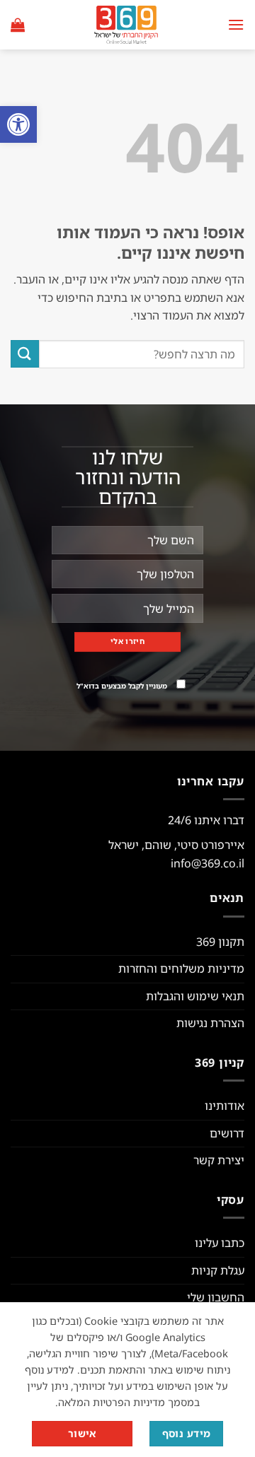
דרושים (227, 1133)
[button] (18, 124)
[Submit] (25, 354)
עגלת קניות (217, 1270)
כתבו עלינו (219, 1243)
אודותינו (224, 1105)
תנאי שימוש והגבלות (195, 996)
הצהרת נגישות (210, 1023)
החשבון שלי (215, 1297)
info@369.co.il (207, 863)
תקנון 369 (220, 941)
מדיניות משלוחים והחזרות (181, 968)
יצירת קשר (218, 1160)
